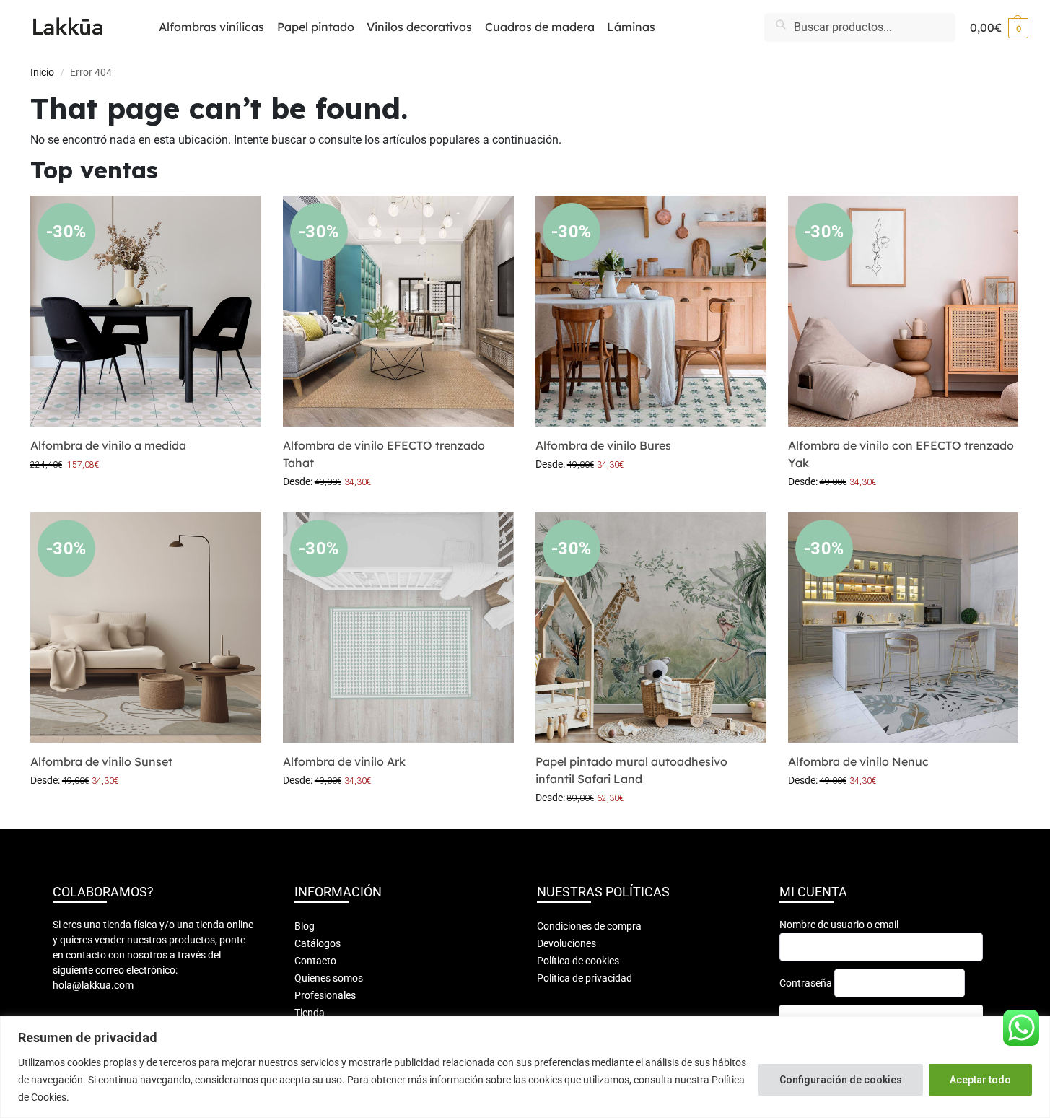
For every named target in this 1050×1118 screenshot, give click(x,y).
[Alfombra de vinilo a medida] (145, 311)
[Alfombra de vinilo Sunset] (145, 627)
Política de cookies (578, 960)
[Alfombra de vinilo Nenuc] (903, 627)
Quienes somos (328, 978)
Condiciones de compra (589, 926)
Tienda (309, 1012)
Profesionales (325, 995)
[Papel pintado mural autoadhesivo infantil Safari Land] (650, 627)
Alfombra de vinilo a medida (108, 445)
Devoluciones (566, 943)
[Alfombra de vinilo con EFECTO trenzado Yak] (903, 311)
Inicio (42, 72)
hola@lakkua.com (93, 985)
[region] (525, 1067)
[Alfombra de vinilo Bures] (650, 311)
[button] (999, 27)
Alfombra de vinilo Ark (344, 761)
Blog (304, 926)
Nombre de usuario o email (838, 924)
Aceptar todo (980, 1080)
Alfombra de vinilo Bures (603, 445)
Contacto (315, 960)
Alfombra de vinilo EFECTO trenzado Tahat (384, 454)
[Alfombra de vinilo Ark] (398, 627)
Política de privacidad (584, 978)
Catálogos (317, 943)
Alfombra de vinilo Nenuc (858, 761)
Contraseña (805, 983)
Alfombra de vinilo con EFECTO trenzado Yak (901, 454)
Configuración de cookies (840, 1080)
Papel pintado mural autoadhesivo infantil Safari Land (631, 770)
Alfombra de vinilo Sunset (101, 761)
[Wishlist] (239, 217)
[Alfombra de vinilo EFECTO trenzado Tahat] (398, 311)
